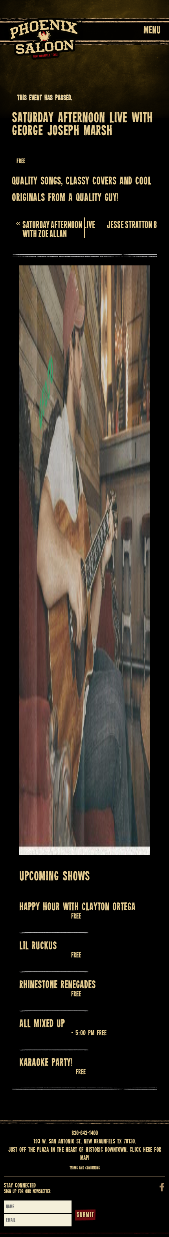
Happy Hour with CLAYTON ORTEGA (77, 907)
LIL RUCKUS (38, 946)
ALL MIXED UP (42, 1024)
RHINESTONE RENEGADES (57, 985)
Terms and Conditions (85, 1168)
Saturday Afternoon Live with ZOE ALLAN (55, 228)
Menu (151, 30)
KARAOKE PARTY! (46, 1063)
